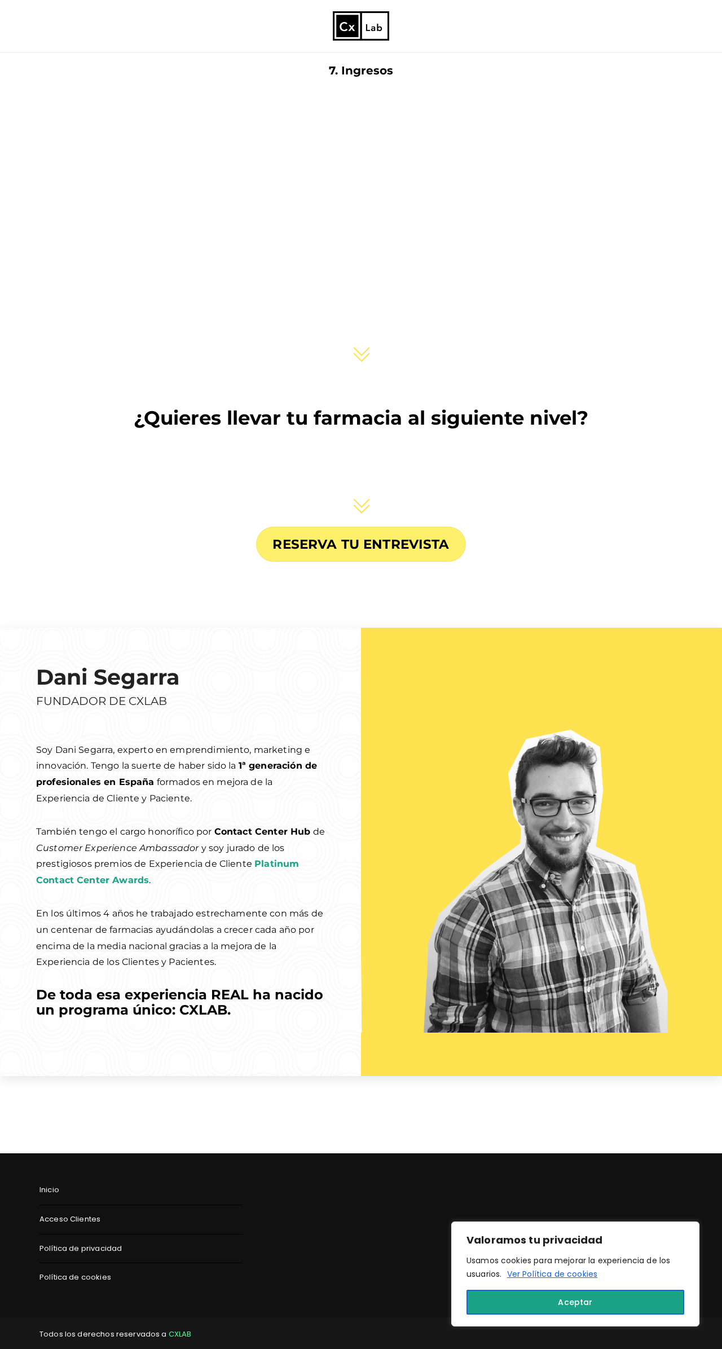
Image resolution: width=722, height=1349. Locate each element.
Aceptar (575, 1302)
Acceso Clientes (69, 1219)
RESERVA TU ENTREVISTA (360, 544)
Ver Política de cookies (552, 1274)
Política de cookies (75, 1277)
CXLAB (180, 1334)
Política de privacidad (80, 1248)
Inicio (49, 1189)
